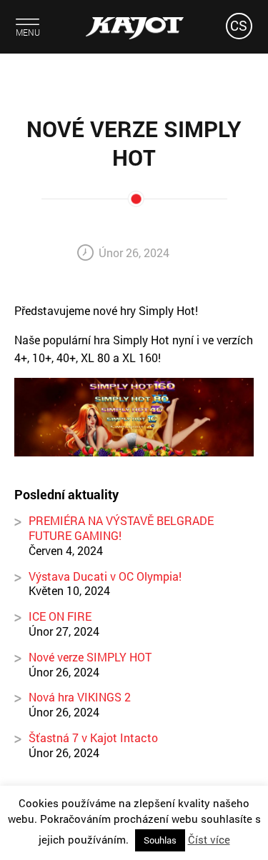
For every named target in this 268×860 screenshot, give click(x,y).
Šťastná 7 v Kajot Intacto (93, 737)
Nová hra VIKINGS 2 (80, 696)
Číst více (209, 839)
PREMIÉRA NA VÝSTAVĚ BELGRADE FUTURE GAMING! (121, 528)
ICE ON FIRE (60, 616)
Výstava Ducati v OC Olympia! (105, 576)
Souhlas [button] (160, 840)
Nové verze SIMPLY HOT (90, 656)
